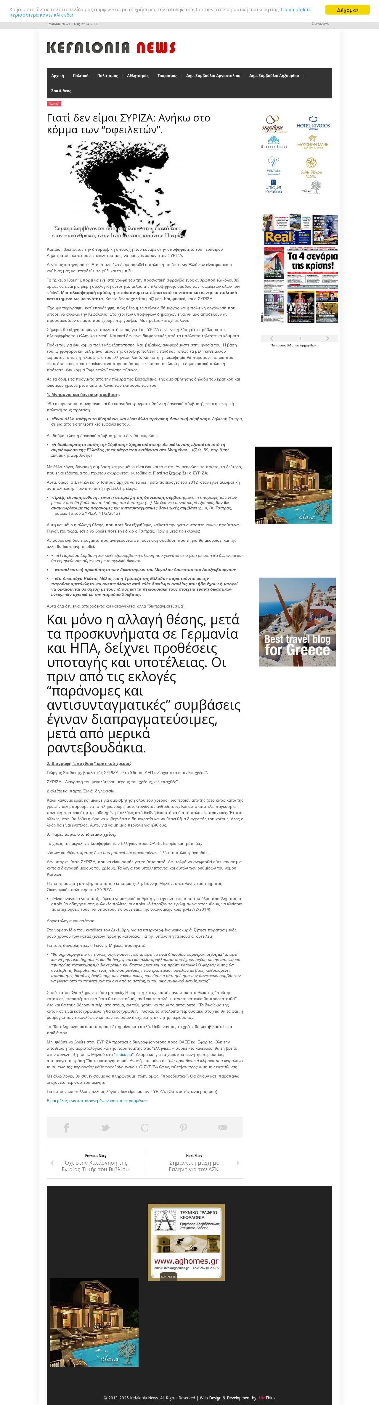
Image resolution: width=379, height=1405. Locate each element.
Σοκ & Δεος (61, 91)
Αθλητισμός (138, 75)
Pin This (183, 1127)
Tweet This (105, 1127)
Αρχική (57, 75)
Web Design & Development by (238, 1398)
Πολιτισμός (107, 75)
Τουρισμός (167, 75)
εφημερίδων (308, 345)
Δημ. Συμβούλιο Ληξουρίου (274, 75)
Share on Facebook (66, 1127)
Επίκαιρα (123, 1054)
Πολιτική (81, 75)
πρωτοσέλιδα (285, 345)
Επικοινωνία (320, 23)
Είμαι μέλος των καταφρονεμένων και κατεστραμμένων (97, 1100)
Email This (223, 1127)
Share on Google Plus (144, 1127)
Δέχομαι (348, 9)
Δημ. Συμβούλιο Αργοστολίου (213, 75)
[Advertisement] (292, 394)
